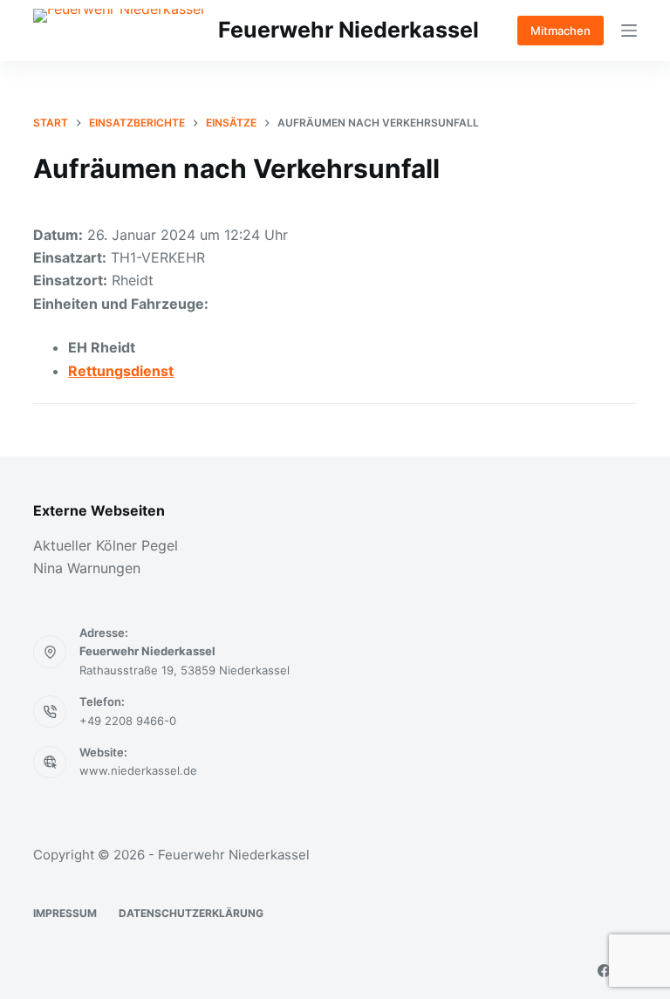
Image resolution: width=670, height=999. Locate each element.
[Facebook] (604, 970)
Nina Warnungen (86, 568)
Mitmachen (560, 31)
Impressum (65, 913)
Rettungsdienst (121, 371)
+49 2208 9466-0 (127, 721)
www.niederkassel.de (138, 770)
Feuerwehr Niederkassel (348, 30)
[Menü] (629, 30)
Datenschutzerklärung (191, 913)
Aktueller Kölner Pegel (105, 545)
